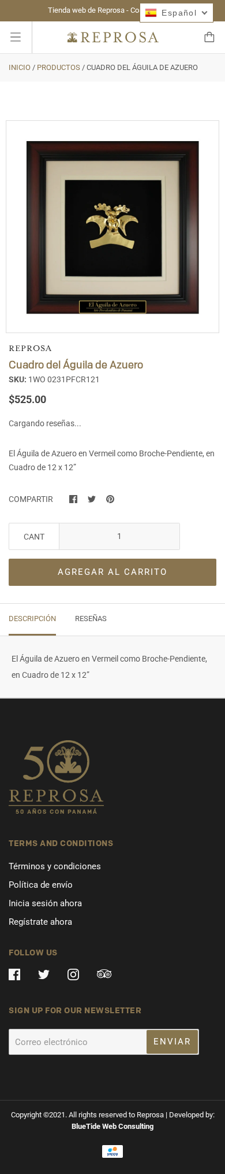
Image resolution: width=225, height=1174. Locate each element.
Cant (34, 536)
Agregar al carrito (112, 572)
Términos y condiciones (55, 866)
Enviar (172, 1041)
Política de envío (41, 885)
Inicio (20, 67)
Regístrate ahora (40, 922)
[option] (112, 227)
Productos (58, 67)
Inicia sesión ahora (45, 903)
